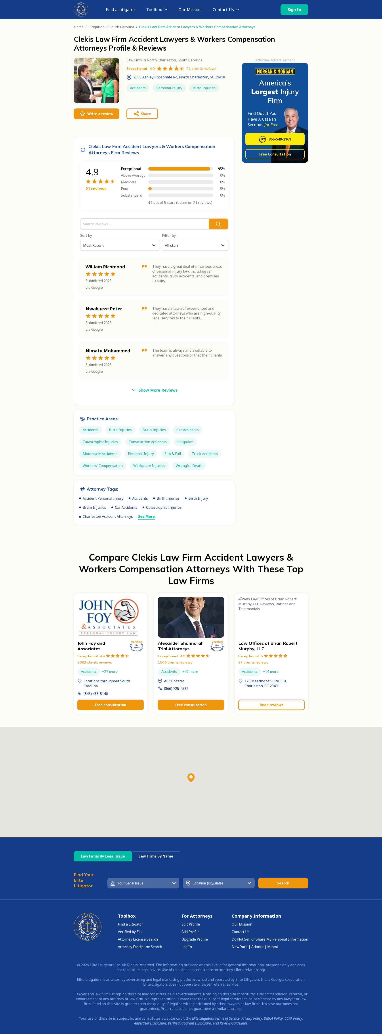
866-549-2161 (280, 139)
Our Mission (190, 9)
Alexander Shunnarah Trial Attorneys (181, 645)
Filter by (169, 235)
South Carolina (121, 27)
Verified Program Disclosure (189, 1023)
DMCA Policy (273, 1018)
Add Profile (190, 931)
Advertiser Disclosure (150, 1023)
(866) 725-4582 (176, 688)
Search (283, 883)
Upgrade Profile (194, 939)
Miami (272, 946)
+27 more (110, 671)
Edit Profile (190, 924)
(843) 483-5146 (96, 693)
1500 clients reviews (175, 662)
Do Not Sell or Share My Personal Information (270, 939)
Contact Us (223, 9)
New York (240, 946)
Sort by (86, 235)
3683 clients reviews (94, 662)
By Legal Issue (103, 856)
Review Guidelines (233, 1023)
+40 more (190, 671)
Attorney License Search (138, 939)
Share (146, 113)
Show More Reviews (158, 390)
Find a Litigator (120, 9)
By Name (156, 856)
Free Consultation (275, 154)
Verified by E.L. (130, 931)
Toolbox (154, 9)
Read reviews (271, 704)
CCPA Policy (293, 1018)
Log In (186, 946)
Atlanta (257, 946)
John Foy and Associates (91, 645)
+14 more (271, 671)
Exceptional (91, 656)
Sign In (294, 9)
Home (79, 27)
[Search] (218, 224)
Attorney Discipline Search (140, 946)
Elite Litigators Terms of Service (216, 1018)
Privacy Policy (251, 1018)
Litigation (96, 27)
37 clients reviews (253, 662)
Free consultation (110, 704)
